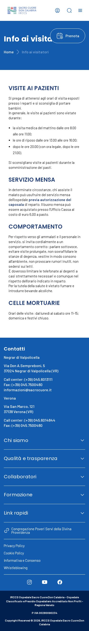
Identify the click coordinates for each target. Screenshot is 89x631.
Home (9, 52)
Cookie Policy (14, 553)
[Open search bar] (69, 10)
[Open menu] (80, 10)
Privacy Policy (14, 545)
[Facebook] (60, 582)
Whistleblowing (16, 568)
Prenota (72, 35)
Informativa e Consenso (22, 560)
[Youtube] (44, 582)
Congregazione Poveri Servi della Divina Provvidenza (41, 530)
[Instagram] (29, 582)
